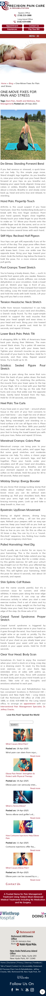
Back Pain (10, 101)
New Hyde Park (28, 944)
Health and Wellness (25, 101)
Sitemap (28, 963)
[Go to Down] (42, 991)
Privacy (20, 963)
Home (4, 83)
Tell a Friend (5, 966)
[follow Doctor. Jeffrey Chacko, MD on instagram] (32, 990)
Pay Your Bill (33, 29)
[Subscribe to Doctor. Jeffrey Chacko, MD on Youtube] (27, 990)
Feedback (37, 963)
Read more (35, 756)
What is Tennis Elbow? (16, 806)
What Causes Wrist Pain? (17, 744)
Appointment (12, 26)
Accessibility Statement (32, 966)
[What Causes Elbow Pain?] (23, 860)
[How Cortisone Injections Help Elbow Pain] (23, 827)
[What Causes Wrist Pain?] (23, 736)
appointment (29, 704)
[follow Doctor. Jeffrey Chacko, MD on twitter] (22, 990)
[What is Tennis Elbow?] (23, 798)
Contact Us (34, 26)
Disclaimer (11, 963)
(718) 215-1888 (24, 15)
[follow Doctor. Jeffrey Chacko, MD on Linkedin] (17, 990)
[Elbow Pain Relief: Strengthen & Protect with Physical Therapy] (23, 765)
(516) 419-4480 (24, 22)
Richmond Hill (27, 932)
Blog (11, 83)
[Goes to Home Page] (23, 10)
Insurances (12, 29)
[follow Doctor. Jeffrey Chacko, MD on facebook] (12, 990)
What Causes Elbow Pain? (17, 868)
